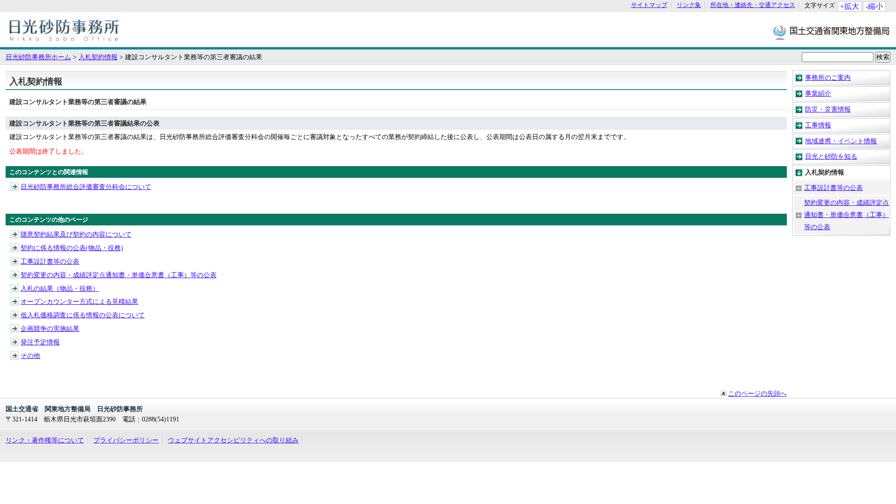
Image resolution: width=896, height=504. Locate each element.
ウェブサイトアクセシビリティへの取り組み (233, 440)
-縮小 (874, 6)
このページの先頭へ (757, 393)
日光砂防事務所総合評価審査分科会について (86, 186)
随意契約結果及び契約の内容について (76, 234)
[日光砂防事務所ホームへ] (65, 42)
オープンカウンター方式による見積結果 (79, 301)
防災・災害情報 (828, 109)
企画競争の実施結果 (50, 328)
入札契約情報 (98, 57)
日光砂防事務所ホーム (38, 57)
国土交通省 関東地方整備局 (831, 32)
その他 (30, 355)
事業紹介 (818, 93)
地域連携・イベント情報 (841, 141)
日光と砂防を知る (831, 156)
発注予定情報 (40, 342)
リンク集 (689, 5)
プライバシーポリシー (126, 440)
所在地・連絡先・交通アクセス (752, 5)
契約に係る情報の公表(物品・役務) (72, 248)
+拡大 (849, 6)
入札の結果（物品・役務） (60, 288)
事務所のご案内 (828, 77)
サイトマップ (649, 5)
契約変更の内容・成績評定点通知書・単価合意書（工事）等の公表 (846, 215)
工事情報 (818, 125)
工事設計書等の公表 (833, 187)
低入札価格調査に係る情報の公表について (83, 315)
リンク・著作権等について (45, 440)
